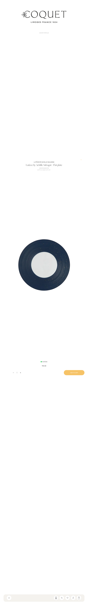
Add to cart (74, 373)
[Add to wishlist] (81, 160)
